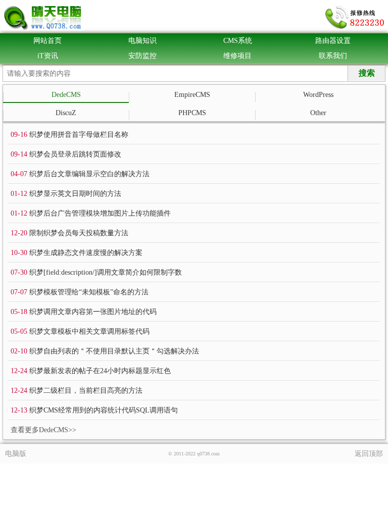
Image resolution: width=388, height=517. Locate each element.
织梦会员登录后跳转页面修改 (75, 154)
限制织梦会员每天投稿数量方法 (78, 233)
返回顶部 (369, 453)
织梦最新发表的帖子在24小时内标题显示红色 (100, 371)
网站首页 (47, 40)
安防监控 (142, 56)
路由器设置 (333, 40)
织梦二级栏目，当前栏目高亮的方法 (85, 390)
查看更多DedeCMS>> (43, 430)
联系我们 (333, 56)
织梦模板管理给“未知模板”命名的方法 (89, 292)
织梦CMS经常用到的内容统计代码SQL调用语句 (103, 410)
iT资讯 (47, 56)
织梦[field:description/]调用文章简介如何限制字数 (105, 272)
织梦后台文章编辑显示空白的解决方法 (89, 174)
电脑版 (15, 453)
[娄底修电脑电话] (355, 18)
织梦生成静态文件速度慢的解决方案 (85, 252)
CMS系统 (237, 40)
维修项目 (237, 56)
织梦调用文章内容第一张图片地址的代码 (93, 312)
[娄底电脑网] (43, 18)
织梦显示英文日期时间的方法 (75, 193)
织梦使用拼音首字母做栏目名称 (78, 134)
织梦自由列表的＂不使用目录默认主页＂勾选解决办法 (114, 351)
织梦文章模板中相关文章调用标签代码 (89, 331)
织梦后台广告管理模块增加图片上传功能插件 (100, 213)
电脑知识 (142, 40)
